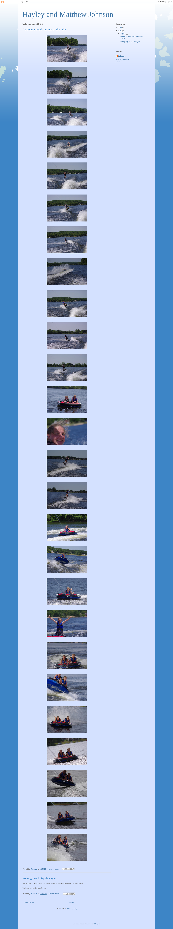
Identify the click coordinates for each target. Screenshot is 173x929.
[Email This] (63, 869)
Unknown (122, 56)
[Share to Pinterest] (73, 869)
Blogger (97, 924)
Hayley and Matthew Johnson (68, 14)
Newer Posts (29, 903)
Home (71, 903)
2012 (120, 31)
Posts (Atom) (72, 908)
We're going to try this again (40, 878)
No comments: (53, 869)
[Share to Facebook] (71, 869)
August (123, 34)
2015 (120, 28)
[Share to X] (68, 869)
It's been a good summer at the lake (44, 29)
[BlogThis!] (66, 869)
